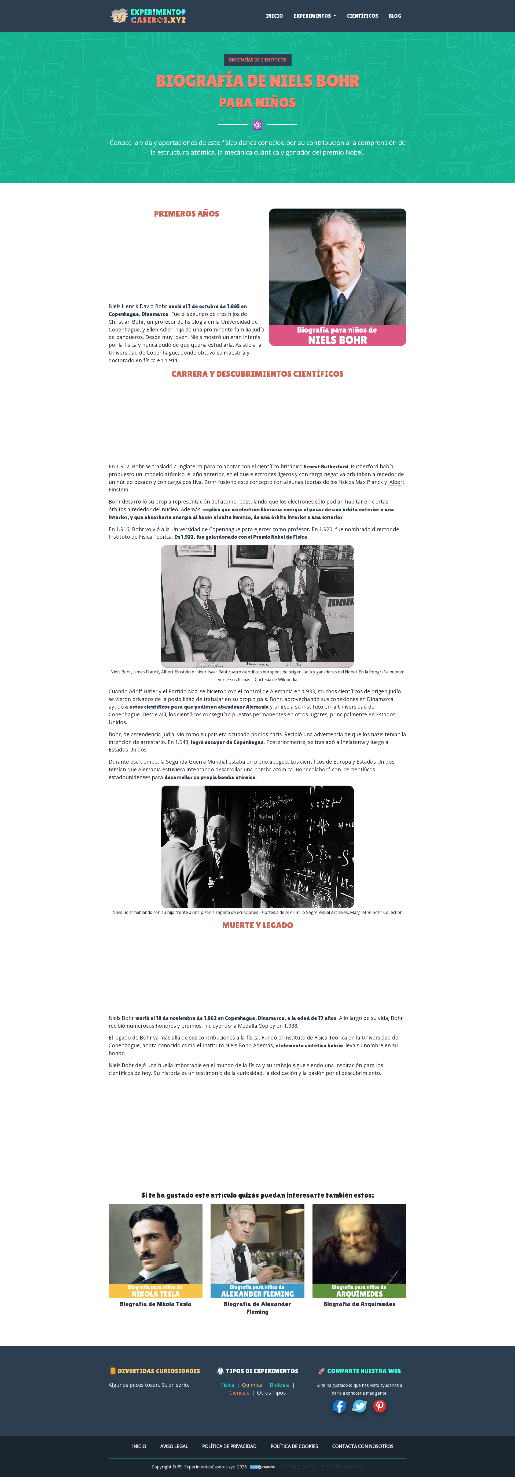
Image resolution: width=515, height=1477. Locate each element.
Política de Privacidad (229, 1446)
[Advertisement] (257, 420)
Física (227, 1384)
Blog (395, 16)
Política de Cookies (294, 1446)
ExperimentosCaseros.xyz (209, 1467)
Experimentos (313, 16)
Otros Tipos (271, 1392)
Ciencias (239, 1392)
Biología (280, 1384)
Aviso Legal (174, 1446)
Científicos (362, 16)
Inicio (274, 16)
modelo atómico (165, 474)
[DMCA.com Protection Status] (262, 1466)
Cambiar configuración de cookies (320, 1466)
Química (252, 1384)
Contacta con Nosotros (362, 1446)
